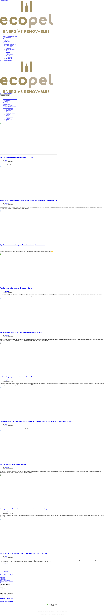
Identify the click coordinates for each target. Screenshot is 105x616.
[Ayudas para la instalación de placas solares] (28, 285)
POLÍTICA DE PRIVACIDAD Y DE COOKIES (52, 614)
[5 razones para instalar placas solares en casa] (28, 154)
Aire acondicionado (10, 49)
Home (4, 34)
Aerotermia (5, 40)
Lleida (1, 589)
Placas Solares (6, 41)
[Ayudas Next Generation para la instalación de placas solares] (28, 241)
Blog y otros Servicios (5, 582)
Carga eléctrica (9, 54)
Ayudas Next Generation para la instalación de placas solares (22, 245)
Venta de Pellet (9, 46)
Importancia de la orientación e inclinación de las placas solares (23, 553)
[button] (52, 582)
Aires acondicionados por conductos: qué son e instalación (21, 332)
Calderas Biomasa (7, 37)
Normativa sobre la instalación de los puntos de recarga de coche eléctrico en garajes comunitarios (36, 421)
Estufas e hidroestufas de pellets (10, 36)
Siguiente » (5, 571)
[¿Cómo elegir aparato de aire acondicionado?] (28, 373)
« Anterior (5, 563)
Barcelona (2, 585)
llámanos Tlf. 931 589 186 (6, 60)
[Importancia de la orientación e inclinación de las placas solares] (28, 550)
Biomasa (8, 52)
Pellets (7, 53)
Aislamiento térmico (10, 50)
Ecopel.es (7, 160)
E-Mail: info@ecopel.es (6, 601)
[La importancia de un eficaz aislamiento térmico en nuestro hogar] (28, 505)
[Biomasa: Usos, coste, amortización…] (28, 461)
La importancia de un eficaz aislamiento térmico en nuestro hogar (24, 509)
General (8, 55)
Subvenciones (9, 58)
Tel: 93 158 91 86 (4, 594)
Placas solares (9, 57)
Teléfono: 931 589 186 (6, 598)
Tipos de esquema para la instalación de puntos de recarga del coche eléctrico (28, 200)
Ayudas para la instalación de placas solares (16, 288)
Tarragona (2, 588)
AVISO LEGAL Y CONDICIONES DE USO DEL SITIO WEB (52, 611)
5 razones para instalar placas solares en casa (16, 157)
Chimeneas (5, 38)
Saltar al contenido (4, 0)
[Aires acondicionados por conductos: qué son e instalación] (28, 329)
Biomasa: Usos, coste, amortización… (13, 464)
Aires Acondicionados (8, 43)
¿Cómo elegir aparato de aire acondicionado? (16, 377)
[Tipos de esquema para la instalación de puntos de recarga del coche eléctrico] (28, 197)
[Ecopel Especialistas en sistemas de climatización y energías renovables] (26, 32)
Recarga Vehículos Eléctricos (9, 44)
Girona (1, 587)
